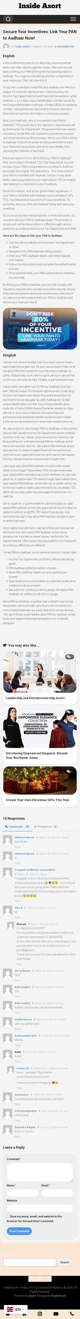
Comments (19, 826)
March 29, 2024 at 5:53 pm (56, 1035)
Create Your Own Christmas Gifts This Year (38, 800)
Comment (14, 1159)
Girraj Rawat (22, 970)
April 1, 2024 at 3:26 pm (44, 924)
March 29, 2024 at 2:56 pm (49, 970)
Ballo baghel (22, 987)
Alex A (18, 907)
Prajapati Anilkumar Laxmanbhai (35, 869)
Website (12, 1200)
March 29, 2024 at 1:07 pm (54, 853)
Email (45, 1185)
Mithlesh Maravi (25, 837)
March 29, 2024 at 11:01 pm (41, 1052)
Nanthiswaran (23, 1019)
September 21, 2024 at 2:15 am (51, 1068)
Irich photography (26, 1110)
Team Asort (22, 46)
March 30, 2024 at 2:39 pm (48, 1094)
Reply (18, 846)
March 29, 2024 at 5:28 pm (51, 1019)
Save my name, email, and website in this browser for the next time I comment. (34, 1219)
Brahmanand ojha (26, 1035)
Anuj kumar (22, 1094)
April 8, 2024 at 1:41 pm (55, 1110)
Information (65, 46)
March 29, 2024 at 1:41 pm (42, 907)
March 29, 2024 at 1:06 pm (54, 837)
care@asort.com (55, 945)
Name (11, 1185)
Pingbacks (47, 826)
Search (7, 1256)
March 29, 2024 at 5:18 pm (49, 987)
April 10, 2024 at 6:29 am (54, 1127)
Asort (32, 1295)
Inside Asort (58, 1295)
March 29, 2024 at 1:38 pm (32, 874)
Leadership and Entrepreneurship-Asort (35, 698)
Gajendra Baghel (25, 1127)
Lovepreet (23, 1068)
